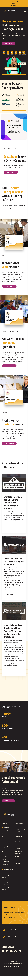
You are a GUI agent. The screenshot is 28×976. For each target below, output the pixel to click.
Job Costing (5, 864)
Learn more (14, 5)
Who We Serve (19, 823)
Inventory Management (5, 860)
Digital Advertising (6, 833)
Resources (18, 841)
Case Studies (18, 836)
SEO (3, 836)
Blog (16, 845)
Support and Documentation (19, 857)
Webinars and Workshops (18, 852)
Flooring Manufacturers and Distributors (20, 829)
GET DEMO (7, 43)
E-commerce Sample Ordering (7, 876)
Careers (17, 867)
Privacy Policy (7, 966)
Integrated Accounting (4, 855)
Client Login (11, 929)
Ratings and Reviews (7, 839)
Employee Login (13, 937)
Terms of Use (16, 966)
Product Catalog (6, 830)
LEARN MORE (8, 286)
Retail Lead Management (5, 850)
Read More (10, 172)
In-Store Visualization (7, 872)
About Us (17, 863)
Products (4, 823)
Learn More (10, 528)
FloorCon (17, 848)
